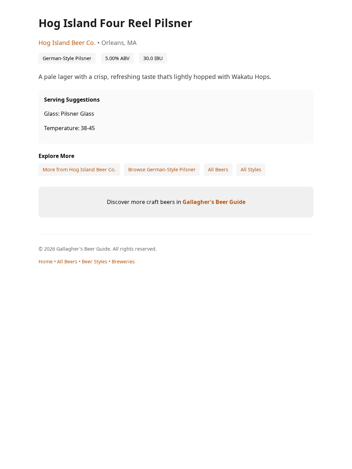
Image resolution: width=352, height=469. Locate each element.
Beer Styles (94, 261)
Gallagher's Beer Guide (214, 202)
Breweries (123, 261)
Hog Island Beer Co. (67, 42)
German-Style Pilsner (67, 58)
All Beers (218, 169)
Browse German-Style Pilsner (162, 169)
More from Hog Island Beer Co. (79, 169)
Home (45, 261)
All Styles (251, 169)
